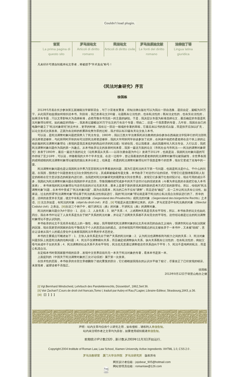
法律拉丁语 (183, 44)
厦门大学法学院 (112, 355)
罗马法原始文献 (151, 44)
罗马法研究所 (133, 355)
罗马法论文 (88, 44)
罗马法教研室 (91, 355)
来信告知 (157, 326)
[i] (39, 202)
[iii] (64, 206)
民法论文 (120, 44)
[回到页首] (107, 375)
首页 (56, 44)
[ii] (113, 202)
